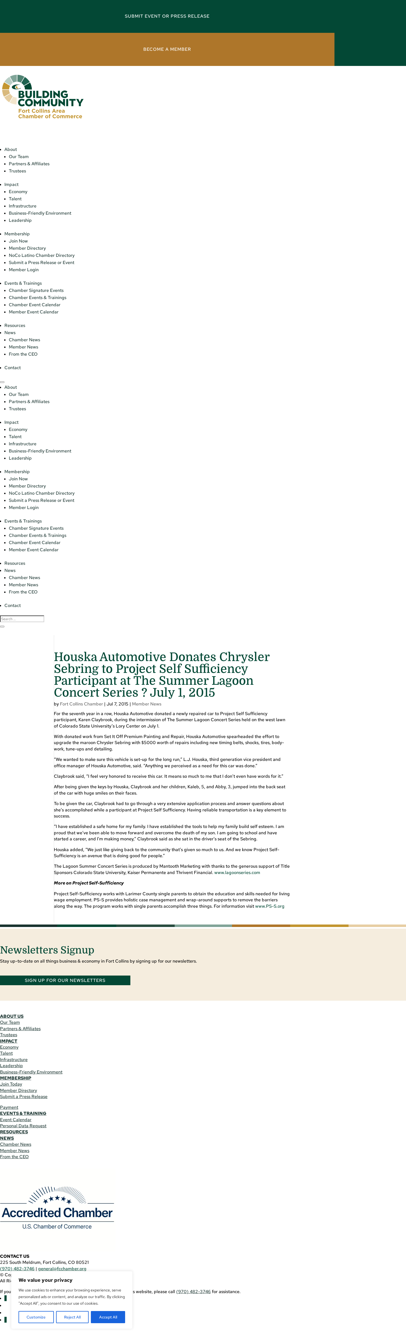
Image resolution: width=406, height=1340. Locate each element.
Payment (9, 1107)
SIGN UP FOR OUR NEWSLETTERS (65, 980)
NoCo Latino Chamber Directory (42, 255)
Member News (23, 347)
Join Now (18, 241)
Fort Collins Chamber (81, 704)
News (9, 332)
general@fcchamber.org (62, 1269)
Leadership (20, 220)
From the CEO (23, 354)
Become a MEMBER (167, 49)
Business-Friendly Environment (40, 213)
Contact (12, 368)
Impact (11, 184)
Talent (15, 199)
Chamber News (24, 340)
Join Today (11, 1084)
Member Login (24, 270)
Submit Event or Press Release (167, 16)
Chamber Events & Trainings (37, 297)
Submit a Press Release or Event (41, 262)
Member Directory (27, 248)
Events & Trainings (23, 283)
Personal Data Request (23, 1126)
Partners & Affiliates (29, 164)
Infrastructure (22, 206)
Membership (17, 234)
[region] (72, 1300)
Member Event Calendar (34, 312)
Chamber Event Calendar (34, 305)
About (10, 149)
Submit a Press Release (24, 1096)
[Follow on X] (5, 1320)
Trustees (17, 171)
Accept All (108, 1317)
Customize (36, 1317)
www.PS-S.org (269, 906)
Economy (18, 192)
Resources (14, 325)
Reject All (72, 1317)
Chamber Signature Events (36, 290)
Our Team (19, 156)
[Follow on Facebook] (5, 1298)
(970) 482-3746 (17, 1269)
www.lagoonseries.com (237, 872)
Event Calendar (15, 1120)
